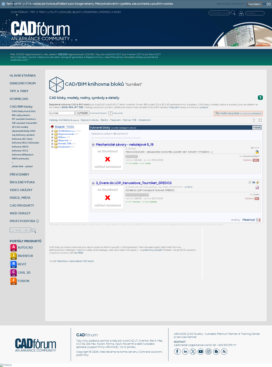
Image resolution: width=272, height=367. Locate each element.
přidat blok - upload (22, 166)
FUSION (23, 281)
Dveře (256, 194)
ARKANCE (180, 334)
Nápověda (118, 113)
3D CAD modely (20, 127)
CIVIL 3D (23, 272)
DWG (65, 107)
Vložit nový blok (229, 113)
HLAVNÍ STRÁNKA (23, 75)
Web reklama (108, 351)
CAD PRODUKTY (22, 205)
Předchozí (249, 220)
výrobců (203, 107)
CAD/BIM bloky (21, 106)
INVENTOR (25, 256)
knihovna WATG (20, 146)
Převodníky (117, 57)
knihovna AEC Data (22, 139)
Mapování (115, 120)
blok (257, 127)
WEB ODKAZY (20, 213)
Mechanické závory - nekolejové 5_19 (125, 145)
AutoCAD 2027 (113, 54)
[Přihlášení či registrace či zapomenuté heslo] (241, 15)
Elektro (104, 120)
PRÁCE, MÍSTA (20, 198)
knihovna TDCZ (20, 150)
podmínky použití (152, 250)
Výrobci (70, 126)
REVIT (21, 264)
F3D (81, 107)
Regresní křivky (94, 57)
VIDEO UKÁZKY (21, 190)
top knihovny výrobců (23, 135)
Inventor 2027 (134, 54)
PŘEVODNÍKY (19, 174)
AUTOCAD (25, 247)
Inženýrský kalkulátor (48, 57)
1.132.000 (63, 54)
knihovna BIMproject (22, 154)
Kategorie (60, 126)
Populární (174, 107)
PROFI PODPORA (22, 221)
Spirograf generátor (72, 57)
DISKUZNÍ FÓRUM (23, 83)
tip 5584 (78, 252)
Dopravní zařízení (251, 156)
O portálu (130, 347)
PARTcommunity (20, 158)
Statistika (62, 261)
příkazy (140, 57)
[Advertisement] (233, 254)
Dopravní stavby (90, 120)
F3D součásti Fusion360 (24, 123)
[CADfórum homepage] (40, 40)
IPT (76, 107)
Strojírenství (144, 120)
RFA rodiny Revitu (21, 115)
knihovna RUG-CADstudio (25, 142)
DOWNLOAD (19, 99)
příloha (188, 186)
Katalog (53, 120)
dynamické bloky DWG (23, 131)
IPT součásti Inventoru (24, 119)
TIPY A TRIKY (19, 91)
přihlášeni (256, 113)
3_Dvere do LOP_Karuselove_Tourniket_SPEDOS (134, 183)
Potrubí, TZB (129, 120)
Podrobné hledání (98, 113)
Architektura (69, 120)
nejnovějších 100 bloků (81, 261)
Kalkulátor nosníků (26, 57)
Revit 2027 (154, 54)
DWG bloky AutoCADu (24, 111)
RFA (71, 107)
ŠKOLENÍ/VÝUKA (22, 182)
